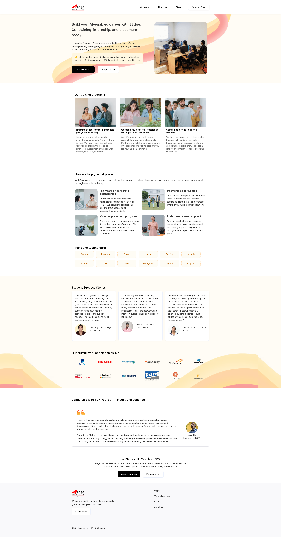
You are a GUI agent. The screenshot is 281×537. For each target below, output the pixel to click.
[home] (79, 7)
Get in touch (81, 511)
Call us (157, 491)
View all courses (83, 69)
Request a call (108, 69)
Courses (144, 7)
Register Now (199, 7)
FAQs (178, 7)
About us (162, 7)
